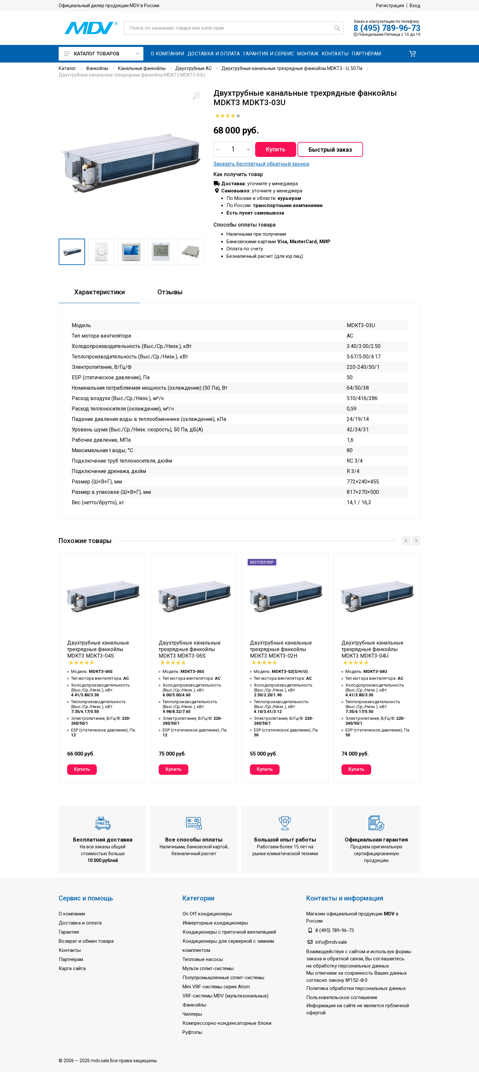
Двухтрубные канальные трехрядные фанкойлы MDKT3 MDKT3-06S (190, 649)
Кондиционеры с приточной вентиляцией (229, 932)
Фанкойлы (97, 68)
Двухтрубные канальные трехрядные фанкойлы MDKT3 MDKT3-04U (372, 649)
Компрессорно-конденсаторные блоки (226, 1023)
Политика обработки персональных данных (356, 988)
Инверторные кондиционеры (215, 923)
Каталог (67, 68)
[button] (412, 54)
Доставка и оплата (80, 923)
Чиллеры (192, 1014)
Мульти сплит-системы (208, 968)
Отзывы (170, 292)
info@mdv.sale (331, 942)
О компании (72, 914)
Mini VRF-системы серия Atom (216, 987)
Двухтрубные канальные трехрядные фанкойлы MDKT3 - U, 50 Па (292, 68)
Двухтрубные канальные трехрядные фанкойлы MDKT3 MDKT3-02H (281, 649)
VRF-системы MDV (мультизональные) (225, 996)
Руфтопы (192, 1032)
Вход (415, 5)
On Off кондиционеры (207, 914)
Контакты (70, 950)
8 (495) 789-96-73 (387, 28)
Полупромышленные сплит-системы (223, 978)
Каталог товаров (97, 54)
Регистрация (390, 5)
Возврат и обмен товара (86, 941)
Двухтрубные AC (193, 68)
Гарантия (69, 932)
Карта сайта (72, 968)
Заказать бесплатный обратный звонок (261, 164)
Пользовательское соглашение (341, 997)
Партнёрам (71, 959)
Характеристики (99, 292)
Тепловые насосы (202, 959)
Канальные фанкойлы (142, 68)
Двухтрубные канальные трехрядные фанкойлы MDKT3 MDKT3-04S (98, 649)
